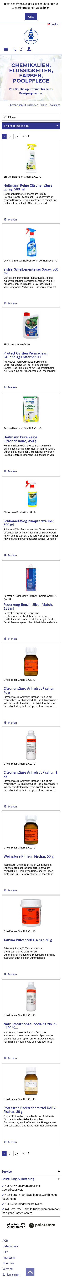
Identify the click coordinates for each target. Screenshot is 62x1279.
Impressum (9, 1257)
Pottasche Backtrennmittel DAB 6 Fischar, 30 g (30, 1110)
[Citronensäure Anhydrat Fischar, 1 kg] (31, 745)
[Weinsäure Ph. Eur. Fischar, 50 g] (31, 829)
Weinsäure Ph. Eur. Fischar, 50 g (28, 856)
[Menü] (6, 49)
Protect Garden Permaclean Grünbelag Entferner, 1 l (25, 355)
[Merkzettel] (21, 49)
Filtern (12, 117)
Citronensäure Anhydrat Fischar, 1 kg (30, 774)
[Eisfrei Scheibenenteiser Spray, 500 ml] (31, 242)
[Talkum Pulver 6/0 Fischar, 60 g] (31, 912)
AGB (5, 1240)
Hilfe (5, 1252)
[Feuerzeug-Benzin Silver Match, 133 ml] (31, 577)
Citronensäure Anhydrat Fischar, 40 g (29, 690)
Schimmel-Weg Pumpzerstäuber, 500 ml (29, 523)
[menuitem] (6, 49)
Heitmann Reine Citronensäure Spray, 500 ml (28, 187)
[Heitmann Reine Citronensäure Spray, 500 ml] (31, 158)
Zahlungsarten (11, 1274)
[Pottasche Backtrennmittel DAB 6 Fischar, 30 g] (31, 1080)
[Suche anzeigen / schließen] (14, 50)
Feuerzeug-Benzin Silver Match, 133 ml (28, 607)
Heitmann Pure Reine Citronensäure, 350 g (20, 439)
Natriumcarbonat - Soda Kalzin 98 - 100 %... (30, 1026)
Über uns (8, 1263)
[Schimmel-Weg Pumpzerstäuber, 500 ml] (31, 493)
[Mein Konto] (29, 49)
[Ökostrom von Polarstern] (31, 1225)
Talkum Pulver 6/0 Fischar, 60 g (28, 940)
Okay (31, 16)
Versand (8, 1269)
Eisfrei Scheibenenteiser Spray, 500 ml (31, 271)
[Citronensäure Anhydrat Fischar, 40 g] (31, 661)
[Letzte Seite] (16, 136)
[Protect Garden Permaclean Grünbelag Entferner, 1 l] (31, 326)
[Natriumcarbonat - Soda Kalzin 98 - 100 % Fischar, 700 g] (31, 996)
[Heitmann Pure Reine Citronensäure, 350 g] (31, 409)
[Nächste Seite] (10, 136)
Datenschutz (10, 1246)
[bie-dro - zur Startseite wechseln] (31, 36)
